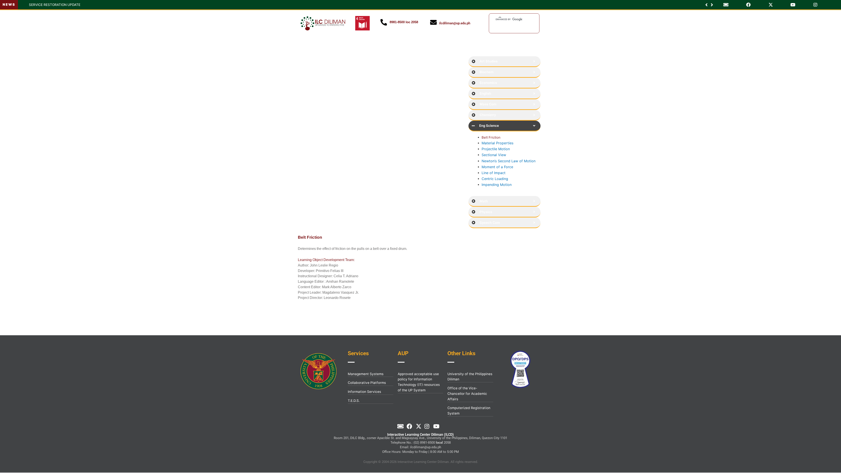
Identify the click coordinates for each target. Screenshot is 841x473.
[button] (712, 5)
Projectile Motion (496, 149)
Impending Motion (497, 184)
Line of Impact (493, 173)
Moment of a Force (497, 167)
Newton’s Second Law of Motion (508, 161)
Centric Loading (495, 178)
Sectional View (494, 155)
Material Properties (497, 143)
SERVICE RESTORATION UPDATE (46, 5)
